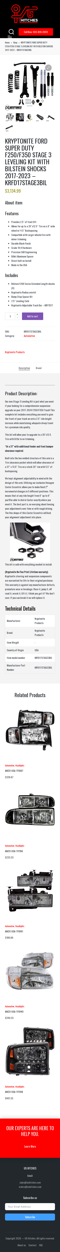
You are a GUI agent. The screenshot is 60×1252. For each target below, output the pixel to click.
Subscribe (30, 1217)
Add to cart (32, 316)
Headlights (19, 765)
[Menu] (10, 37)
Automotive (29, 336)
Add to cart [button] (14, 761)
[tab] (24, 368)
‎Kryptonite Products (15, 352)
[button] (36, 32)
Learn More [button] (30, 1146)
